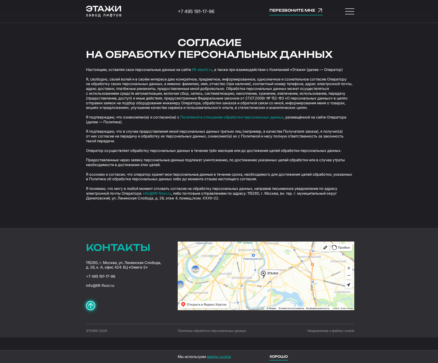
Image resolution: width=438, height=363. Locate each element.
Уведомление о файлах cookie (330, 331)
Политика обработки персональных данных (212, 331)
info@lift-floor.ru (157, 193)
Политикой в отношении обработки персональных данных (232, 117)
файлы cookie (219, 356)
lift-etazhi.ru (202, 69)
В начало (90, 305)
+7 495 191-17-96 (196, 11)
